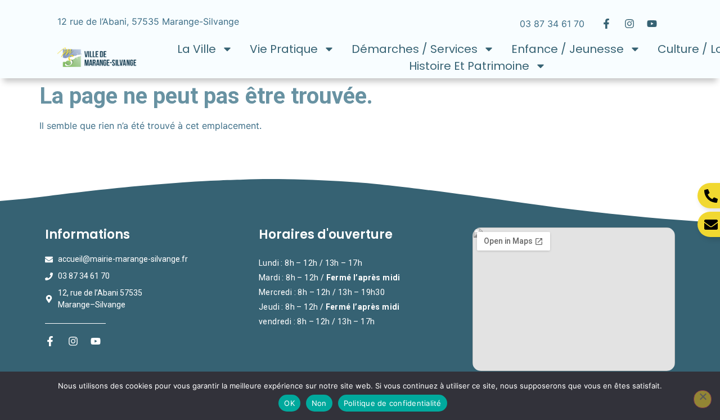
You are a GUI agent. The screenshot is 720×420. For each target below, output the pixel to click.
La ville (196, 49)
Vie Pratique (284, 49)
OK (289, 403)
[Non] (703, 399)
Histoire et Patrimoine (469, 66)
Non (319, 403)
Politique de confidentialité (393, 403)
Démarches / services (415, 49)
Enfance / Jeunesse (567, 49)
